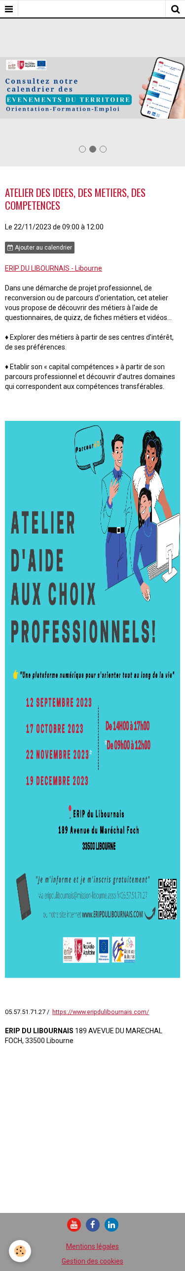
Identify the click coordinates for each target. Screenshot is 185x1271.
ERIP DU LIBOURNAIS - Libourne (53, 268)
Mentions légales (92, 1246)
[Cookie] (20, 1251)
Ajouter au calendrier (42, 247)
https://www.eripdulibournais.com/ (100, 1012)
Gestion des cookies (92, 1261)
